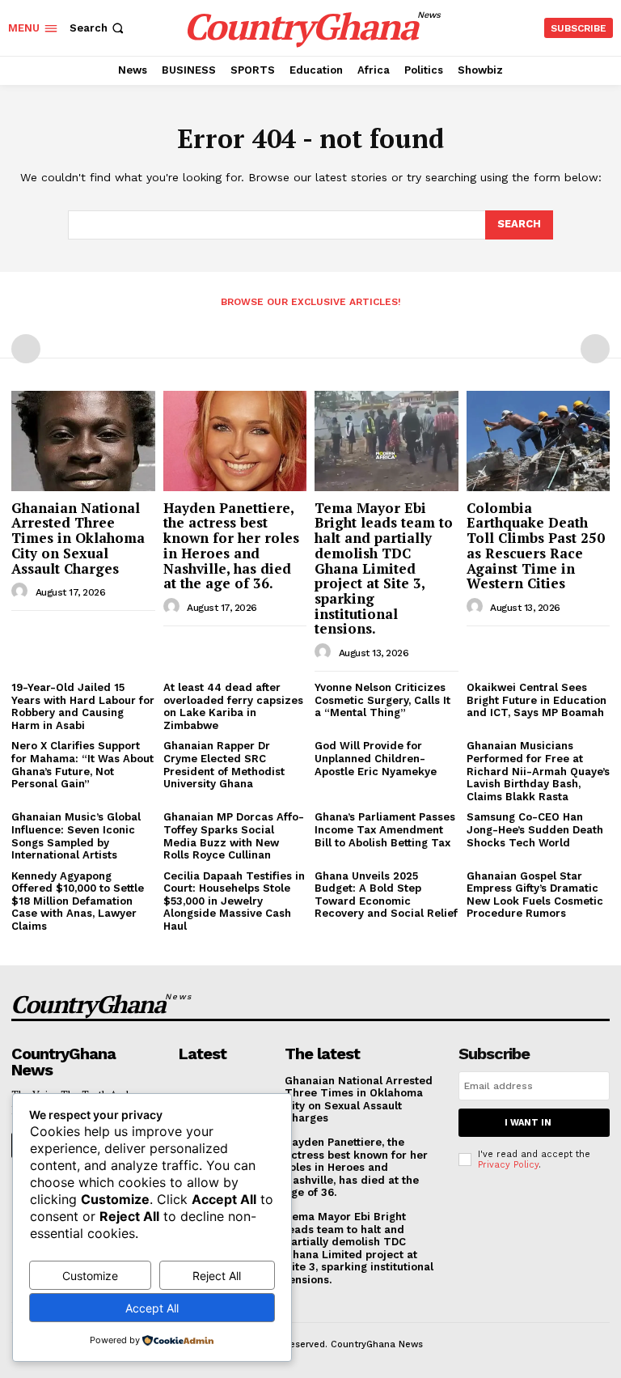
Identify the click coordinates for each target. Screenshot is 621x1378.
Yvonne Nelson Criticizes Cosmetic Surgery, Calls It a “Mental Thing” (382, 700)
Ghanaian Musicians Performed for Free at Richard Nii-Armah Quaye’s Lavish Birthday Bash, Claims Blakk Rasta (538, 771)
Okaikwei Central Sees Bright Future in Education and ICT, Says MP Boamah (536, 700)
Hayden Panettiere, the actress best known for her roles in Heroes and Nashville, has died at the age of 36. (231, 545)
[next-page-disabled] (595, 348)
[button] (98, 28)
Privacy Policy (508, 1165)
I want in (528, 1122)
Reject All (216, 1276)
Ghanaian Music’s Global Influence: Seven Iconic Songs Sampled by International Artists (76, 836)
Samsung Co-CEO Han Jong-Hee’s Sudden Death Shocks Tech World (535, 829)
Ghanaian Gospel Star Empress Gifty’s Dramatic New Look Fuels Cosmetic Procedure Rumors (535, 895)
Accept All (152, 1308)
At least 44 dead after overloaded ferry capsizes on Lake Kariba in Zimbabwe (233, 706)
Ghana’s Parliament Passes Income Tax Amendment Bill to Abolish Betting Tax (385, 829)
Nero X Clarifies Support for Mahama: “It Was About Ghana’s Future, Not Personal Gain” (82, 765)
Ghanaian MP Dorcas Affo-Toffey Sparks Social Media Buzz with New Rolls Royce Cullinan (233, 836)
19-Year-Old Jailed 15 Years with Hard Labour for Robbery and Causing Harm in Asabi (82, 706)
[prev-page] (25, 348)
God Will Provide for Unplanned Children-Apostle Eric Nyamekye (376, 758)
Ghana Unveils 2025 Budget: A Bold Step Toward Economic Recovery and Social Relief (386, 895)
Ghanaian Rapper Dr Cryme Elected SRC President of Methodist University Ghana (224, 765)
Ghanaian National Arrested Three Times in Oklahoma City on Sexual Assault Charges (78, 538)
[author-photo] (21, 591)
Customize (90, 1276)
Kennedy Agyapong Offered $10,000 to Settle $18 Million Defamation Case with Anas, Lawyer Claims (77, 901)
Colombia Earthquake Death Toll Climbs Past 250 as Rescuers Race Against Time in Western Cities (536, 545)
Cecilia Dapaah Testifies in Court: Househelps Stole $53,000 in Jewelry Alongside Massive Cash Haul (234, 901)
